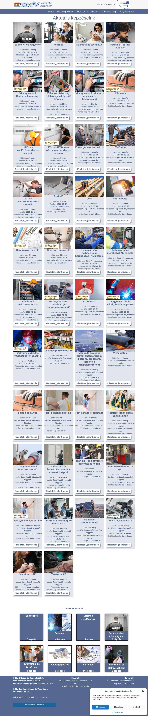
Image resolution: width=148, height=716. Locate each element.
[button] (144, 691)
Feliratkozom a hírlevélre (34, 705)
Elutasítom (118, 707)
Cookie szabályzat (117, 712)
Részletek (136, 707)
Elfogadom (100, 707)
